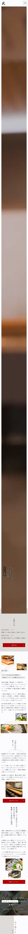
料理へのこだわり (14, 882)
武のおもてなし (14, 800)
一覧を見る (14, 645)
